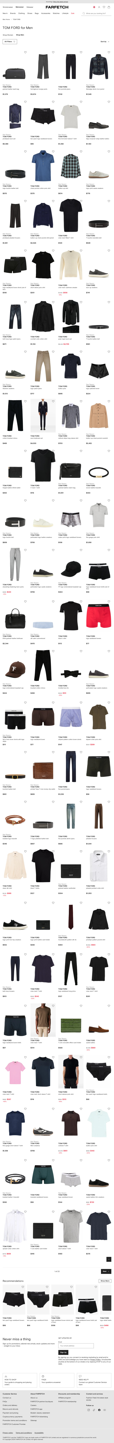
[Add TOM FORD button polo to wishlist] (81, 351)
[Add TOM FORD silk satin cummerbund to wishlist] (53, 601)
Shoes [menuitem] (29, 13)
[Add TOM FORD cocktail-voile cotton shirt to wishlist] (53, 302)
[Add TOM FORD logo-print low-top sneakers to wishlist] (25, 902)
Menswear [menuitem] (20, 7)
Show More (105, 1281)
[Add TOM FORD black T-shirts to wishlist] (53, 851)
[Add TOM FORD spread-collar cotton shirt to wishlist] (25, 1211)
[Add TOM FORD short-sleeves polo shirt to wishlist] (81, 1057)
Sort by (103, 41)
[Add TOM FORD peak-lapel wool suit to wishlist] (81, 302)
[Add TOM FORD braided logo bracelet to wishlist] (25, 801)
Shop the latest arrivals (60, 1)
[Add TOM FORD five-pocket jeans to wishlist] (81, 752)
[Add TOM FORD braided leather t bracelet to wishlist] (25, 1160)
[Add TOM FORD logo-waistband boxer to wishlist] (53, 702)
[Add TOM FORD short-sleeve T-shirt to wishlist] (81, 1211)
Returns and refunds (10, 1409)
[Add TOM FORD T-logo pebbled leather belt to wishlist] (53, 801)
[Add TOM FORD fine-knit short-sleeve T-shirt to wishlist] (81, 101)
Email (60, 1342)
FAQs (44, 1379)
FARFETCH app (36, 1409)
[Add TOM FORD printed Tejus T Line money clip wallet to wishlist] (53, 752)
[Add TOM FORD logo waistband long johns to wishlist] (81, 954)
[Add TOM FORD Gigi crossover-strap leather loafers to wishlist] (108, 101)
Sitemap (34, 1420)
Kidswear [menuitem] (30, 7)
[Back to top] (108, 1259)
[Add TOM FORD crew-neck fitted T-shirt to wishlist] (81, 201)
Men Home (6, 19)
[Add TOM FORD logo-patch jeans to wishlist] (53, 351)
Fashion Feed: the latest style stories (97, 1399)
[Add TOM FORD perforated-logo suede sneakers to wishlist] (53, 550)
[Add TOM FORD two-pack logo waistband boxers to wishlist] (53, 101)
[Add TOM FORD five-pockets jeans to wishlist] (81, 52)
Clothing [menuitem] (21, 13)
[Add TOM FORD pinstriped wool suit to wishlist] (25, 101)
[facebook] (99, 1410)
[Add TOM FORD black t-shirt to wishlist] (81, 601)
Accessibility (39, 1433)
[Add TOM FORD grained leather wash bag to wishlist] (25, 52)
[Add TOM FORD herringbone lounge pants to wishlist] (53, 52)
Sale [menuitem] (72, 13)
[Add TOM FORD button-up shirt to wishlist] (81, 151)
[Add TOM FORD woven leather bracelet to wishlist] (108, 451)
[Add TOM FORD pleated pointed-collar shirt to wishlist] (108, 851)
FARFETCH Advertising (39, 1416)
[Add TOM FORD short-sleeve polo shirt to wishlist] (53, 250)
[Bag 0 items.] (108, 7)
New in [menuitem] (5, 13)
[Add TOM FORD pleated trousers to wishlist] (108, 801)
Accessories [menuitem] (45, 13)
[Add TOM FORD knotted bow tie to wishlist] (81, 651)
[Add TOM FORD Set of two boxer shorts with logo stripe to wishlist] (25, 702)
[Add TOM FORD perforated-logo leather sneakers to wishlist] (53, 500)
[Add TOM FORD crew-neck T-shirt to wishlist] (53, 954)
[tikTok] (94, 1410)
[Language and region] (94, 7)
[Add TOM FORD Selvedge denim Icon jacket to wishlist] (108, 52)
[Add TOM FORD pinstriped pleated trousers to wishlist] (25, 201)
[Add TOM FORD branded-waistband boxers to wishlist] (53, 1160)
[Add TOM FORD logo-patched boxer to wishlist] (108, 351)
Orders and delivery (10, 1405)
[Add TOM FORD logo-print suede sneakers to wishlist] (108, 151)
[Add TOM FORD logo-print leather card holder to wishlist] (53, 902)
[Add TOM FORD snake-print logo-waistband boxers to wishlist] (81, 500)
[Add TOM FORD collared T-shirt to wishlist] (81, 1108)
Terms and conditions (24, 1433)
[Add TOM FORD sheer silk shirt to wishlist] (25, 851)
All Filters (8, 41)
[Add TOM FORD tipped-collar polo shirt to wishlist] (108, 702)
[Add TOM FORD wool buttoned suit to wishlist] (53, 401)
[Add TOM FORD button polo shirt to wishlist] (108, 1108)
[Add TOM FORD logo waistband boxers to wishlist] (108, 601)
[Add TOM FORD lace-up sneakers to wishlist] (108, 250)
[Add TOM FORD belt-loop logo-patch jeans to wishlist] (25, 302)
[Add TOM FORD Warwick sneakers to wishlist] (25, 351)
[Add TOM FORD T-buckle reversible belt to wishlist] (108, 201)
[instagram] (88, 1410)
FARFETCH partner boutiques (42, 1401)
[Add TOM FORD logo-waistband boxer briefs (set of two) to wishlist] (108, 550)
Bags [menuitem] (37, 13)
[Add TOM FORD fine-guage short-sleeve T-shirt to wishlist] (25, 1108)
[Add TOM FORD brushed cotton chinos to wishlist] (53, 651)
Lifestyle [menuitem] (65, 13)
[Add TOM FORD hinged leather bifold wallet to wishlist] (25, 451)
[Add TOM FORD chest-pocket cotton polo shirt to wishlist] (53, 151)
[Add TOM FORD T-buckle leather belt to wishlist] (108, 302)
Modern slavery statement (40, 1413)
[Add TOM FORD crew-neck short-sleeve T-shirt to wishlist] (53, 1057)
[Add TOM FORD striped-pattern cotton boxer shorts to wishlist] (81, 702)
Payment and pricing (10, 1413)
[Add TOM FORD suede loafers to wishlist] (108, 1005)
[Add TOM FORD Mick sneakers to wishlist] (53, 1108)
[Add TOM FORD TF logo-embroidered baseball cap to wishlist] (81, 550)
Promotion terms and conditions (15, 1420)
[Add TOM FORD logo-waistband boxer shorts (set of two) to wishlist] (25, 250)
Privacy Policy (95, 1359)
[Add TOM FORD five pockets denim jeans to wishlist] (81, 801)
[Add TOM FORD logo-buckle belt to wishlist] (25, 500)
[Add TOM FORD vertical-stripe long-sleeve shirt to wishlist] (81, 401)
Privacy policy (8, 1433)
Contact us (7, 1398)
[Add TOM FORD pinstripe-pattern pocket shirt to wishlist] (108, 902)
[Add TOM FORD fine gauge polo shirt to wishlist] (108, 500)
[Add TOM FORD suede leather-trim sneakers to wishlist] (108, 1160)
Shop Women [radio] (8, 35)
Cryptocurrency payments (12, 1416)
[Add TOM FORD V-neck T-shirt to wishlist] (53, 451)
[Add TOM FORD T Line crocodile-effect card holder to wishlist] (81, 1005)
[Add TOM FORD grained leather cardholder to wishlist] (81, 851)
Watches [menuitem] (56, 13)
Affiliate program (64, 1398)
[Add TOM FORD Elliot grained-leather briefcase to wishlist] (25, 601)
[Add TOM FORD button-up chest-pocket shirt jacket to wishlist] (53, 201)
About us (34, 1398)
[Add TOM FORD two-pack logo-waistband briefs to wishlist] (108, 1057)
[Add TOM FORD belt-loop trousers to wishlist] (25, 954)
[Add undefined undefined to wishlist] (22, 1287)
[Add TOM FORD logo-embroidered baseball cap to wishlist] (25, 651)
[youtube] (104, 1410)
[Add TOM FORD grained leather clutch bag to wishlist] (81, 451)
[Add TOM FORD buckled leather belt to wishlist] (25, 752)
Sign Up (63, 1352)
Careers (33, 1405)
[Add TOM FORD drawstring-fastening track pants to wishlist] (25, 550)
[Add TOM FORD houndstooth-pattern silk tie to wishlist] (81, 902)
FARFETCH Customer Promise (14, 1424)
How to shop (10, 1379)
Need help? (84, 1379)
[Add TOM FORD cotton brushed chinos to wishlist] (25, 401)
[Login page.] (99, 7)
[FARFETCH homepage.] (57, 7)
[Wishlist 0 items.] (104, 7)
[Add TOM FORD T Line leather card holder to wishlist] (53, 1211)
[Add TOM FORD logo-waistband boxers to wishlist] (108, 752)
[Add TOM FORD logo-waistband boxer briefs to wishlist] (25, 1005)
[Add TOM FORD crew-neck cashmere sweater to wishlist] (81, 250)
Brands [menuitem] (13, 13)
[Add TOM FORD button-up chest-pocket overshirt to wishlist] (108, 401)
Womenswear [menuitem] (8, 7)
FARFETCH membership (67, 1401)
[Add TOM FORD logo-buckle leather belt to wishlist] (25, 151)
